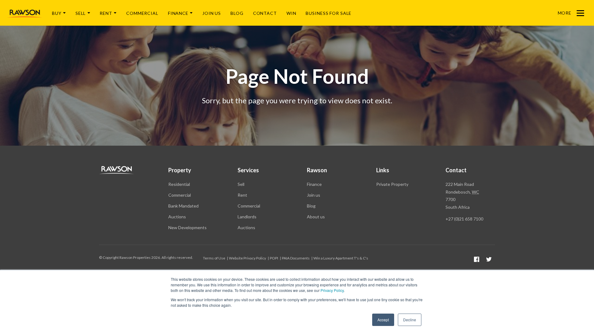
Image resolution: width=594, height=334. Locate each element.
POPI (274, 258)
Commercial (142, 13)
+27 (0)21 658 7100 (464, 218)
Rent (106, 13)
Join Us (211, 13)
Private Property (392, 184)
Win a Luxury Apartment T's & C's (340, 258)
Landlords (247, 216)
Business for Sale (328, 13)
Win (291, 13)
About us (316, 216)
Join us (313, 195)
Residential (179, 184)
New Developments (187, 227)
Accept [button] (383, 319)
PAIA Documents (296, 258)
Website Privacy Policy (247, 258)
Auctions (177, 216)
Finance (178, 13)
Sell (80, 13)
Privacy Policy (332, 290)
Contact (265, 13)
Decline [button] (409, 319)
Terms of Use (214, 258)
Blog (236, 13)
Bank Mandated (183, 205)
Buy (57, 13)
